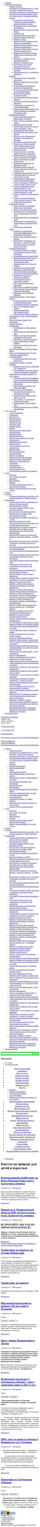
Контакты (13, 475)
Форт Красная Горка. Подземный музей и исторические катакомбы (26, 379)
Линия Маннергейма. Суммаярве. (26, 305)
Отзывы (12, 483)
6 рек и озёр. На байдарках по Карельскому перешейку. (24, 118)
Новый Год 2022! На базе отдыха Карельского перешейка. (26, 42)
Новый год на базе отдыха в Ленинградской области (19, 616)
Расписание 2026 (11, 713)
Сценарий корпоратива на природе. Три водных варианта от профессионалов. (24, 497)
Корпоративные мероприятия (20, 430)
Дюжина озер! (19, 34)
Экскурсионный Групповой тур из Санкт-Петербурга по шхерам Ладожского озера (26, 111)
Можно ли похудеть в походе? (20, 582)
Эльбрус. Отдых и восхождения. (21, 390)
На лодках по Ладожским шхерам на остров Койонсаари (26, 91)
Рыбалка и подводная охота (19, 461)
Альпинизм (13, 415)
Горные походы (15, 421)
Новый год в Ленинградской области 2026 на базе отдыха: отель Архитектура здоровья (24, 146)
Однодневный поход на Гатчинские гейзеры (22, 280)
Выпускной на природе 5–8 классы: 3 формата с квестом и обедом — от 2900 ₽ (23, 537)
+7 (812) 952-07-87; (8, 726)
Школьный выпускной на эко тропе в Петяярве (24, 387)
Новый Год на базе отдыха (23, 63)
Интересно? (5, 1203)
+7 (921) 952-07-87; (8, 730)
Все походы (9, 1159)
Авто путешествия (16, 413)
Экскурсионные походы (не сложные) (23, 471)
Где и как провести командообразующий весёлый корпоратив (24, 548)
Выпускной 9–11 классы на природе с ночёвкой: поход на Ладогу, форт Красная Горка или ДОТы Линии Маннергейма (23, 530)
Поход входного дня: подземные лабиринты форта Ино (25, 290)
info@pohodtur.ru (7, 734)
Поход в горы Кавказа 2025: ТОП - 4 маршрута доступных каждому (22, 658)
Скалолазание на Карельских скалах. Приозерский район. (24, 180)
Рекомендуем (10, 500)
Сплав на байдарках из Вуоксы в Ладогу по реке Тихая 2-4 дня (26, 183)
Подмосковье (14, 326)
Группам (8, 494)
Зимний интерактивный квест (25, 35)
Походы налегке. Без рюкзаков (20, 457)
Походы (8, 749)
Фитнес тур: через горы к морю (25, 210)
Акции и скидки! (15, 6)
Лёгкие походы (14, 432)
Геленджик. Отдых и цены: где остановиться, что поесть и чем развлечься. (20, 566)
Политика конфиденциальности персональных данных (21, 485)
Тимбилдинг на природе (23, 202)
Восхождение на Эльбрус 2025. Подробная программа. (20, 514)
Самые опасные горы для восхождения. (23, 661)
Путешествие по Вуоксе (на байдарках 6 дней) (24, 164)
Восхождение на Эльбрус (18, 506)
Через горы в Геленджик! (23, 227)
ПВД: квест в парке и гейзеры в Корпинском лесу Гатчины (19, 1441)
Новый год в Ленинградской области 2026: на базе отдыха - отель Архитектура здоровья (18, 1212)
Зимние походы (15, 426)
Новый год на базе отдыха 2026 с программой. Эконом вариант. (21, 612)
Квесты (12, 428)
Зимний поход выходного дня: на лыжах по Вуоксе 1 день (26, 127)
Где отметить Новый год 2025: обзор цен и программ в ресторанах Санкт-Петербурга (24, 557)
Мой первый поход (16, 436)
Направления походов (13, 4)
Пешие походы (14, 450)
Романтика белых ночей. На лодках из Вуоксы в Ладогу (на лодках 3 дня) (25, 169)
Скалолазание (14, 465)
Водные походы (15, 419)
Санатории (13, 463)
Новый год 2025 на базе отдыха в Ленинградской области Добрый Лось (23, 590)
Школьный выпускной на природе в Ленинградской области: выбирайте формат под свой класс (22, 709)
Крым (11, 229)
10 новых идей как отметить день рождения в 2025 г (21, 509)
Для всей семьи (15, 425)
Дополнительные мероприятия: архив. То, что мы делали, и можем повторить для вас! (23, 16)
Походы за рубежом (16, 455)
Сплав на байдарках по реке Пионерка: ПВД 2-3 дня (24, 187)
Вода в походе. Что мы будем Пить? (22, 512)
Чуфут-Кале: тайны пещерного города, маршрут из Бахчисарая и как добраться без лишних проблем (23, 704)
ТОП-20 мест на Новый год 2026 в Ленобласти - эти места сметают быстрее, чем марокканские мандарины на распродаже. (23, 681)
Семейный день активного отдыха (26, 173)
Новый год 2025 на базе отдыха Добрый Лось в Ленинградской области (25, 55)
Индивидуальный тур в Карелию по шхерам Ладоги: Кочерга (22, 571)
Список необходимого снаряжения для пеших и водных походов (23, 503)
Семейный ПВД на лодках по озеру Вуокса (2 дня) (24, 176)
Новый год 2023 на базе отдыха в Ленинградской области (26, 46)
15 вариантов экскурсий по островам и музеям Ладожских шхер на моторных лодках (25, 22)
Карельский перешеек (17, 115)
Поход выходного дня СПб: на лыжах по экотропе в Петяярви (25, 156)
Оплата (7, 492)
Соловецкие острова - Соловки (20, 363)
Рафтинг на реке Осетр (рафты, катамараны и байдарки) (25, 336)
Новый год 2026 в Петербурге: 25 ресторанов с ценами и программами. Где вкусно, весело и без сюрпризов (23, 595)
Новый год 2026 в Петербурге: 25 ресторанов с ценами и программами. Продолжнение (23, 601)
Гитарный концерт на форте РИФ (26, 256)
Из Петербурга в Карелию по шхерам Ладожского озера (24, 87)
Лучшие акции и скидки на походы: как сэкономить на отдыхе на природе (24, 579)
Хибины (12, 365)
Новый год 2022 (19, 39)
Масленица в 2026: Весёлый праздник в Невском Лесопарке (25, 271)
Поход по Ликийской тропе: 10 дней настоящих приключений (22, 354)
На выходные (14, 440)
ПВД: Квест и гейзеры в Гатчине (26, 287)
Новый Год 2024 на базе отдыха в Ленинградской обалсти (26, 50)
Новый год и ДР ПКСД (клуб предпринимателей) (24, 60)
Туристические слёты (17, 469)
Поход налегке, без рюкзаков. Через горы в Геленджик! (24, 207)
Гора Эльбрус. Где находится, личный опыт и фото (24, 400)
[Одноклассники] (5, 1513)
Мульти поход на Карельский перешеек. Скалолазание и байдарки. (24, 138)
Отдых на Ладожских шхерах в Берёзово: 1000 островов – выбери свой (23, 639)
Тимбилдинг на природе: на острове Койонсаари (24, 106)
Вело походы (14, 417)
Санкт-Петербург (15, 357)
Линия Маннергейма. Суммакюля (26, 314)
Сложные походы (15, 467)
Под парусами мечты (17, 452)
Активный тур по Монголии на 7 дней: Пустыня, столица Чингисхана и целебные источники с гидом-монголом (24, 10)
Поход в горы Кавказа (17, 655)
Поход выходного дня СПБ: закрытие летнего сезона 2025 (24, 153)
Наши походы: (6, 1058)
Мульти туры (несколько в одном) (21, 438)
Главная (8, 3)
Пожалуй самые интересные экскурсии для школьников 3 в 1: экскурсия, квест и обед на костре (23, 647)
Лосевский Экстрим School (23, 130)
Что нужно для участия (17, 477)
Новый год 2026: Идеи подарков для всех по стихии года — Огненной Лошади (22, 607)
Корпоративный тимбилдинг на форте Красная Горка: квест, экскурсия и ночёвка (25, 260)
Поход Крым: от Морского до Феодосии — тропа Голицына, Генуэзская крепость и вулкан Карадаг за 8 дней (25, 243)
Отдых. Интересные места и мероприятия (22, 1121)
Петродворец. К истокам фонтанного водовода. (23, 65)
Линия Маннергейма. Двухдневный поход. (21, 311)
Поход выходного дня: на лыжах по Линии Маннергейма (25, 302)
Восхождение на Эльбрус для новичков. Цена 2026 (24, 393)
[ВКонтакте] (2, 1513)
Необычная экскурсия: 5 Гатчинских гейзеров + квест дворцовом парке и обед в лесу (18, 1382)
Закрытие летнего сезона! (23, 124)
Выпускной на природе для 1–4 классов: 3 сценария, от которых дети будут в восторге (24, 543)
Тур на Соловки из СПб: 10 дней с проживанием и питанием (21, 687)
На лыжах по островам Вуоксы (25, 142)
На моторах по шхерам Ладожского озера (22, 94)
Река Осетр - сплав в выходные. (25, 339)
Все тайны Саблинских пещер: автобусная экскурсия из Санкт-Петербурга (25, 252)
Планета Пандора (15, 324)
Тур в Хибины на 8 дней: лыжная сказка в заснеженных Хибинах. (26, 371)
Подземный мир (15, 454)
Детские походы (15, 423)
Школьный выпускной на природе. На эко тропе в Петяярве (16, 1306)
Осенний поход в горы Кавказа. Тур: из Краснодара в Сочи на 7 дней (25, 213)
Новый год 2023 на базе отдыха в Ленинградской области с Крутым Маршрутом (21, 586)
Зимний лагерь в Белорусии (24, 37)
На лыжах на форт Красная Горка (26, 274)
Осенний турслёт (20, 150)
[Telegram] (14, 1513)
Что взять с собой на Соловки (20, 700)
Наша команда (14, 481)
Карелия (12, 76)
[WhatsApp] (11, 1513)
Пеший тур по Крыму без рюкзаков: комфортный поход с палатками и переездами (25, 233)
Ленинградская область (17, 248)
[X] (8, 1513)
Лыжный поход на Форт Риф (24, 268)
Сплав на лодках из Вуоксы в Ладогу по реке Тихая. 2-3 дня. (25, 199)
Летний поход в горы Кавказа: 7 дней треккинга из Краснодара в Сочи (25, 223)
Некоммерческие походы (18, 442)
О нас (7, 473)
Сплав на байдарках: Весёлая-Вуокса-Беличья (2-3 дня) (24, 191)
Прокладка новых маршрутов (20, 459)
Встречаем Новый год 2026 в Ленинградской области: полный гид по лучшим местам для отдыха (24, 523)
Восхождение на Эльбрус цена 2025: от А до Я (25, 396)
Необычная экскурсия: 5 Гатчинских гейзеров (22, 276)
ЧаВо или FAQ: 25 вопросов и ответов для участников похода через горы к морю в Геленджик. (23, 696)
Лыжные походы (15, 434)
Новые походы (14, 444)
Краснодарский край (17, 204)
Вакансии (13, 479)
